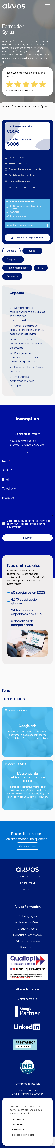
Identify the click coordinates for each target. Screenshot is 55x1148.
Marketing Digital (11, 19)
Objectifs (11, 250)
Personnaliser (18, 1130)
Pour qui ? (32, 250)
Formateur (12, 276)
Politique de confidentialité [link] (23, 1135)
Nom (6, 461)
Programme (13, 259)
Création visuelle (27, 928)
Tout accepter (18, 1119)
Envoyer (27, 537)
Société (8, 470)
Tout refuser (17, 1124)
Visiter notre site (27, 998)
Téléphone (10, 488)
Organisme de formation (27, 876)
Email (6, 479)
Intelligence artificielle (27, 922)
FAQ (40, 267)
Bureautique (27, 947)
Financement (27, 883)
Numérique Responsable (27, 934)
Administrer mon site (25, 106)
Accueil (6, 106)
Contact (27, 889)
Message (9, 497)
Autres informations (17, 267)
